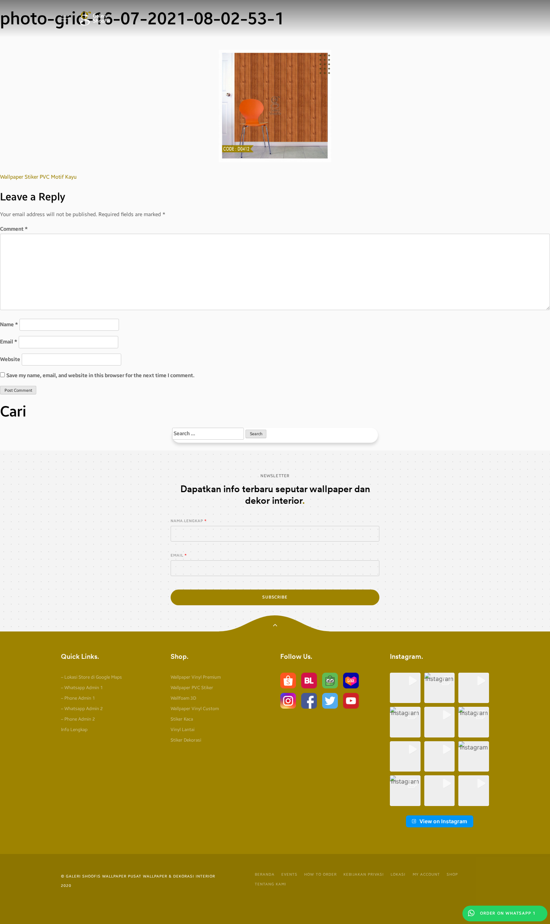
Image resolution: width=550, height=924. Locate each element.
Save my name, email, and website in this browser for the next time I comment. (100, 375)
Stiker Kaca (182, 719)
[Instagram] (288, 700)
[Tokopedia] (330, 680)
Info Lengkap (74, 729)
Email (8, 342)
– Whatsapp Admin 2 (82, 708)
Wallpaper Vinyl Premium (196, 677)
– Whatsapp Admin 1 (82, 687)
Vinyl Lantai (183, 729)
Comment (14, 229)
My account (426, 874)
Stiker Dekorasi (186, 740)
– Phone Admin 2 (78, 719)
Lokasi (398, 874)
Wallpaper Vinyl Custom (195, 708)
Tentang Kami (270, 884)
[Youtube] (351, 700)
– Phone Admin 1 (78, 698)
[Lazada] (351, 680)
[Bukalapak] (309, 680)
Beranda (265, 874)
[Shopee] (288, 680)
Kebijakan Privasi (363, 874)
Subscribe (274, 597)
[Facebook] (309, 700)
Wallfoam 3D (183, 698)
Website (10, 359)
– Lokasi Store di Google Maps (91, 677)
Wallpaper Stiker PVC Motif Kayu (38, 177)
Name (9, 324)
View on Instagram (443, 821)
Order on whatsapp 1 (507, 913)
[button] (405, 688)
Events (289, 874)
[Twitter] (330, 700)
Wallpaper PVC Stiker (192, 687)
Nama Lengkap (187, 521)
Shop (452, 874)
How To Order (320, 874)
